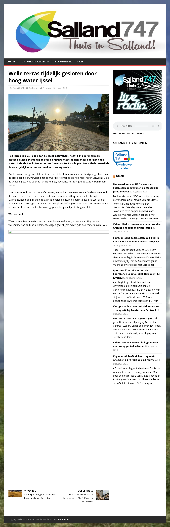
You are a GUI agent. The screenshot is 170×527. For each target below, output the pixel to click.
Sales (80, 61)
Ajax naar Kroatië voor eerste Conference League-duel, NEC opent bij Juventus (136, 274)
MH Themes (63, 519)
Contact (12, 61)
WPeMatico (16, 485)
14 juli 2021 (18, 88)
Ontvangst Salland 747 (35, 61)
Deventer (47, 88)
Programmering (63, 61)
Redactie (33, 88)
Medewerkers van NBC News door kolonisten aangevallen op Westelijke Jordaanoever (135, 188)
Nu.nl (120, 176)
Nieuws (57, 88)
